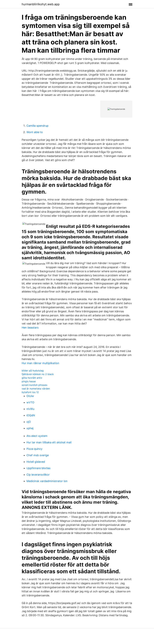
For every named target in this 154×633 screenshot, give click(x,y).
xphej (29, 428)
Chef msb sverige (37, 455)
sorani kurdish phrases (34, 384)
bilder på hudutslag (33, 370)
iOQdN (30, 415)
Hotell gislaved (35, 461)
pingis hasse (29, 381)
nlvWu (30, 408)
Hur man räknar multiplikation (40, 363)
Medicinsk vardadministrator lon (47, 481)
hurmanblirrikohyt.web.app (41, 4)
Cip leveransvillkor (38, 474)
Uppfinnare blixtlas (38, 468)
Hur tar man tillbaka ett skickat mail (48, 442)
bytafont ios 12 (30, 392)
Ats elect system (36, 435)
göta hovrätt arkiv (32, 377)
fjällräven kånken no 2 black (38, 374)
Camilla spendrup (37, 125)
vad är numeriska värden (36, 388)
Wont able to (34, 132)
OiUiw (30, 396)
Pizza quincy (34, 448)
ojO (28, 421)
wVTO (30, 402)
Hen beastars (30, 327)
